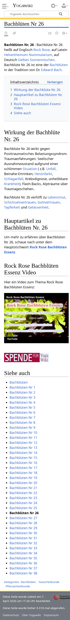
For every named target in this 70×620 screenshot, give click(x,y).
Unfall (51, 168)
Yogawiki (23, 5)
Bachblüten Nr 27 (23, 518)
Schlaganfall (13, 179)
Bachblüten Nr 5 (22, 407)
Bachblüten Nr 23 (23, 498)
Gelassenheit (38, 207)
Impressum (51, 615)
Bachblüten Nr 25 (23, 508)
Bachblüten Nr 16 (23, 462)
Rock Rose (41, 49)
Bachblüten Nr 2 (22, 392)
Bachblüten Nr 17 (23, 467)
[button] (36, 318)
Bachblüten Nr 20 (23, 482)
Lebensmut (56, 197)
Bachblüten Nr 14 (23, 452)
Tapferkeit (12, 207)
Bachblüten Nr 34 (23, 553)
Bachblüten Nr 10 (23, 432)
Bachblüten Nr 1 (22, 387)
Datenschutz (11, 615)
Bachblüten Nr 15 (23, 457)
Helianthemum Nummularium (28, 54)
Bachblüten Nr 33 (23, 548)
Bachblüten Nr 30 (23, 533)
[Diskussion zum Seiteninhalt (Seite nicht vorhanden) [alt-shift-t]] (15, 33)
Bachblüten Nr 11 (23, 437)
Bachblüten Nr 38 (23, 573)
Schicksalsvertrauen (20, 202)
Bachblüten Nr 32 (23, 543)
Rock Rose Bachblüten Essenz (25, 297)
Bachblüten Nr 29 (23, 528)
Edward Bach (51, 70)
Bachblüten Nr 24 (23, 503)
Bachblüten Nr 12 (23, 442)
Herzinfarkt (43, 174)
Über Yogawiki (31, 615)
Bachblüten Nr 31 (23, 538)
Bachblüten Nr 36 (23, 563)
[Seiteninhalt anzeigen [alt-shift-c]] (6, 33)
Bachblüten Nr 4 (22, 402)
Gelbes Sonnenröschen (36, 59)
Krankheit (11, 184)
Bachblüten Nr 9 (22, 427)
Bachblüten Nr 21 (23, 488)
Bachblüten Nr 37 (23, 568)
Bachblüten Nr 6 (22, 412)
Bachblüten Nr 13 (23, 447)
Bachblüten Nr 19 (23, 477)
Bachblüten (59, 65)
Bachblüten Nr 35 (23, 558)
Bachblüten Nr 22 (23, 493)
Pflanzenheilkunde (18, 586)
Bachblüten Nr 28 (23, 523)
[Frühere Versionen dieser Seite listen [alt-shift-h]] (57, 33)
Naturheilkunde (49, 582)
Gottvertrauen (49, 202)
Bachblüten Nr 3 (22, 397)
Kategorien (11, 582)
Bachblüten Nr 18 (23, 472)
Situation (30, 168)
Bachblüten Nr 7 (22, 417)
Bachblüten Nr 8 (22, 422)
